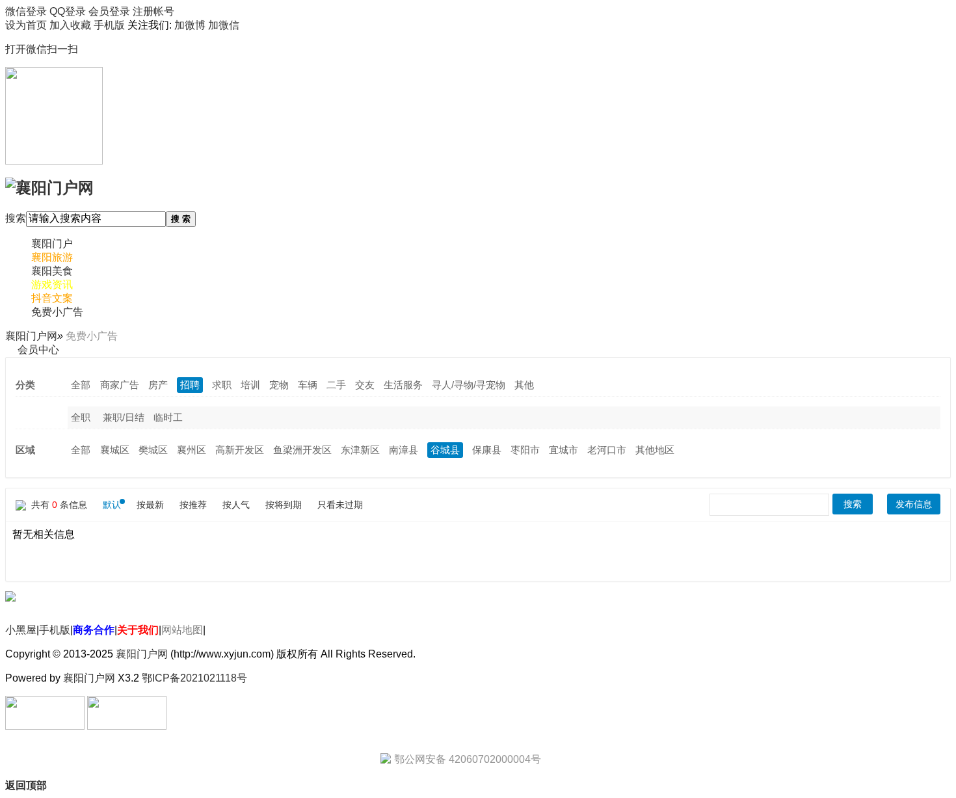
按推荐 (193, 504)
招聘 (190, 384)
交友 (365, 384)
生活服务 (403, 384)
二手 (336, 384)
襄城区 (114, 449)
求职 (222, 384)
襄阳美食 (52, 270)
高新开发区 (239, 449)
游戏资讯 (52, 284)
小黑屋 (20, 629)
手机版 (54, 629)
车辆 (307, 384)
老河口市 (606, 449)
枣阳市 (525, 449)
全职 (80, 417)
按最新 (150, 504)
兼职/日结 (123, 417)
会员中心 (38, 349)
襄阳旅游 (52, 257)
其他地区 (654, 449)
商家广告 (119, 384)
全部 (80, 384)
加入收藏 (70, 25)
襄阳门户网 (31, 335)
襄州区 (191, 449)
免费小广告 (57, 311)
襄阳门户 (52, 243)
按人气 (236, 504)
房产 (158, 384)
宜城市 (563, 449)
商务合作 (93, 629)
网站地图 (182, 629)
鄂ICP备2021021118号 (194, 678)
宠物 (279, 384)
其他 (524, 384)
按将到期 (283, 504)
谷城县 (445, 449)
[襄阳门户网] (49, 186)
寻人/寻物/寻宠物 (468, 384)
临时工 (168, 417)
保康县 (486, 449)
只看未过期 (340, 504)
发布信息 (914, 504)
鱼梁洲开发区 (302, 449)
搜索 (15, 218)
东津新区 (360, 449)
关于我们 (138, 629)
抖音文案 (52, 298)
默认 (112, 504)
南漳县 (403, 449)
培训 (250, 384)
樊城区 (153, 449)
